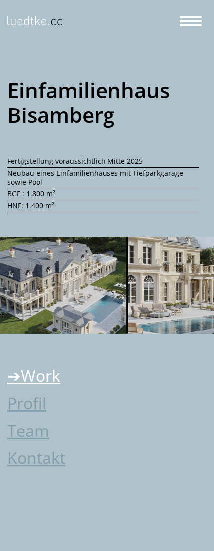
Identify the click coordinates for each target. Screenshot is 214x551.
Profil (26, 403)
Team (28, 430)
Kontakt (36, 457)
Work (40, 375)
